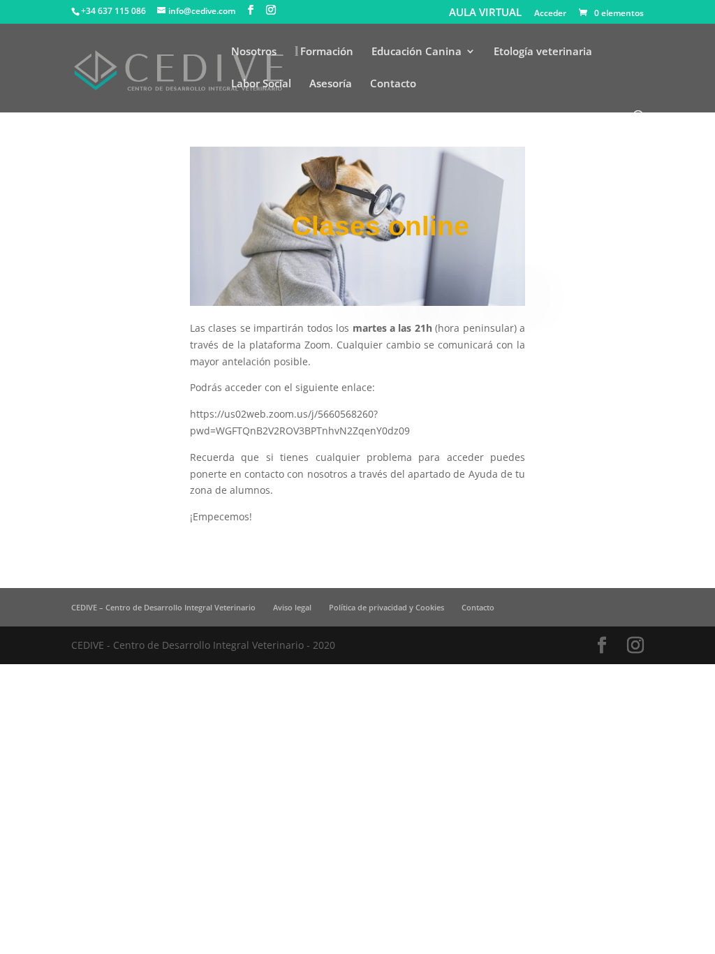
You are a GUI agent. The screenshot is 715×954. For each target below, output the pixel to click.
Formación (326, 52)
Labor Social (261, 84)
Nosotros (254, 52)
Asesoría (330, 84)
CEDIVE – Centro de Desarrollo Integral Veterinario (163, 607)
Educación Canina (416, 52)
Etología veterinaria (543, 52)
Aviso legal (292, 607)
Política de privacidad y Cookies (386, 607)
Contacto (393, 84)
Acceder (550, 14)
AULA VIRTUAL (485, 12)
